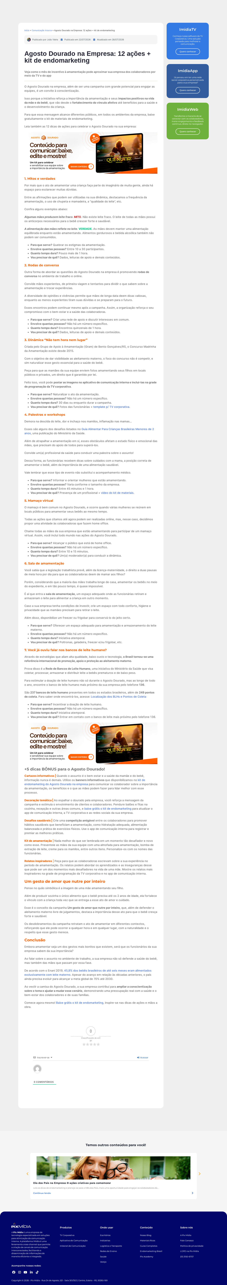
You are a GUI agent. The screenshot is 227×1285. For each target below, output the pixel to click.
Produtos (66, 1227)
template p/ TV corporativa (111, 406)
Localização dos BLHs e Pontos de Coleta (118, 696)
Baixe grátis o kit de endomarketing (79, 1002)
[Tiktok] (37, 1272)
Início (26, 30)
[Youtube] (25, 1272)
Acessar (144, 1057)
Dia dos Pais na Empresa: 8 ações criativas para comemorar (72, 1183)
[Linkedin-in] (31, 1272)
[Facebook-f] (13, 1272)
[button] (27, 1174)
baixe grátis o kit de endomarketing (107, 808)
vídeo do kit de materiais (117, 492)
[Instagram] (19, 1272)
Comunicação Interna (42, 30)
